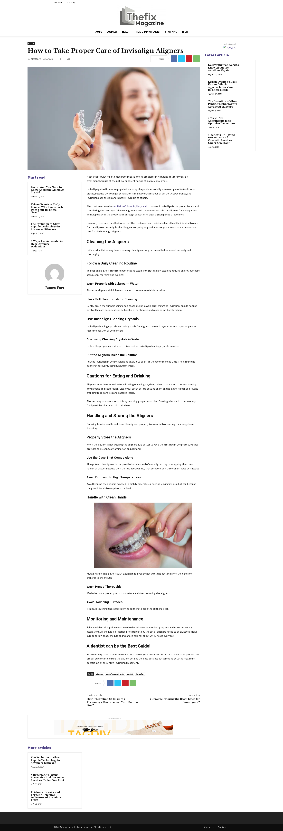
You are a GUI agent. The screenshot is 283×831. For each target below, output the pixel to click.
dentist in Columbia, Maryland (130, 206)
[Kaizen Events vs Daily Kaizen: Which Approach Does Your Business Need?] (72, 209)
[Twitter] (181, 58)
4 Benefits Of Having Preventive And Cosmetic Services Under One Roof (47, 777)
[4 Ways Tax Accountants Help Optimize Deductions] (72, 245)
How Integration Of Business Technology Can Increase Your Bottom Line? (112, 702)
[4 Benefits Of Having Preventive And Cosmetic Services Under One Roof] (72, 779)
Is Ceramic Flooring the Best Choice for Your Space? (174, 700)
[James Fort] (54, 273)
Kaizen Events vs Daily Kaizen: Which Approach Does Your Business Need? (47, 208)
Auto (98, 31)
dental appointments (115, 674)
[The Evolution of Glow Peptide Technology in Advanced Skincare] (72, 228)
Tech (185, 31)
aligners (99, 674)
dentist (130, 674)
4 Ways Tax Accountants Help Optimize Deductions (47, 244)
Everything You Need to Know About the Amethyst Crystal (47, 190)
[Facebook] (174, 58)
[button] (225, 32)
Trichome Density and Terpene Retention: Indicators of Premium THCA (46, 796)
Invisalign (140, 674)
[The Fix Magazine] (141, 16)
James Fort (36, 58)
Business (112, 31)
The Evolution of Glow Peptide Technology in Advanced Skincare (45, 227)
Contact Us (58, 2)
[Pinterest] (189, 58)
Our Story (70, 2)
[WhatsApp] (196, 58)
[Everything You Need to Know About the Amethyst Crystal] (72, 191)
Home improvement (148, 31)
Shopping (171, 31)
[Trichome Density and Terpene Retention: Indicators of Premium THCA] (72, 796)
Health (126, 31)
